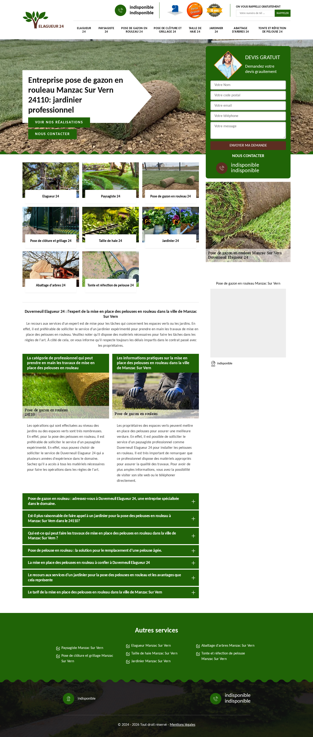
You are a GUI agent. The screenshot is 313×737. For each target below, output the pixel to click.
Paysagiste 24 (106, 30)
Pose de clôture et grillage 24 (167, 30)
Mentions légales (182, 725)
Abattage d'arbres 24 (240, 30)
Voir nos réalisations (59, 122)
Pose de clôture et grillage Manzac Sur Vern (87, 658)
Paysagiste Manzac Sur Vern (82, 648)
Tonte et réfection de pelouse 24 (272, 30)
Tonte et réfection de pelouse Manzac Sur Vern (223, 656)
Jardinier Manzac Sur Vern (150, 661)
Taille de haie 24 (195, 30)
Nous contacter (52, 134)
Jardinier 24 (216, 30)
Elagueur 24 (84, 30)
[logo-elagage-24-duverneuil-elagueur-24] (43, 21)
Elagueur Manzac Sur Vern (151, 646)
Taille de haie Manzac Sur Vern (154, 653)
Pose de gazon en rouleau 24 (134, 30)
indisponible (142, 7)
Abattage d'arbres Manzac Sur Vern (227, 646)
